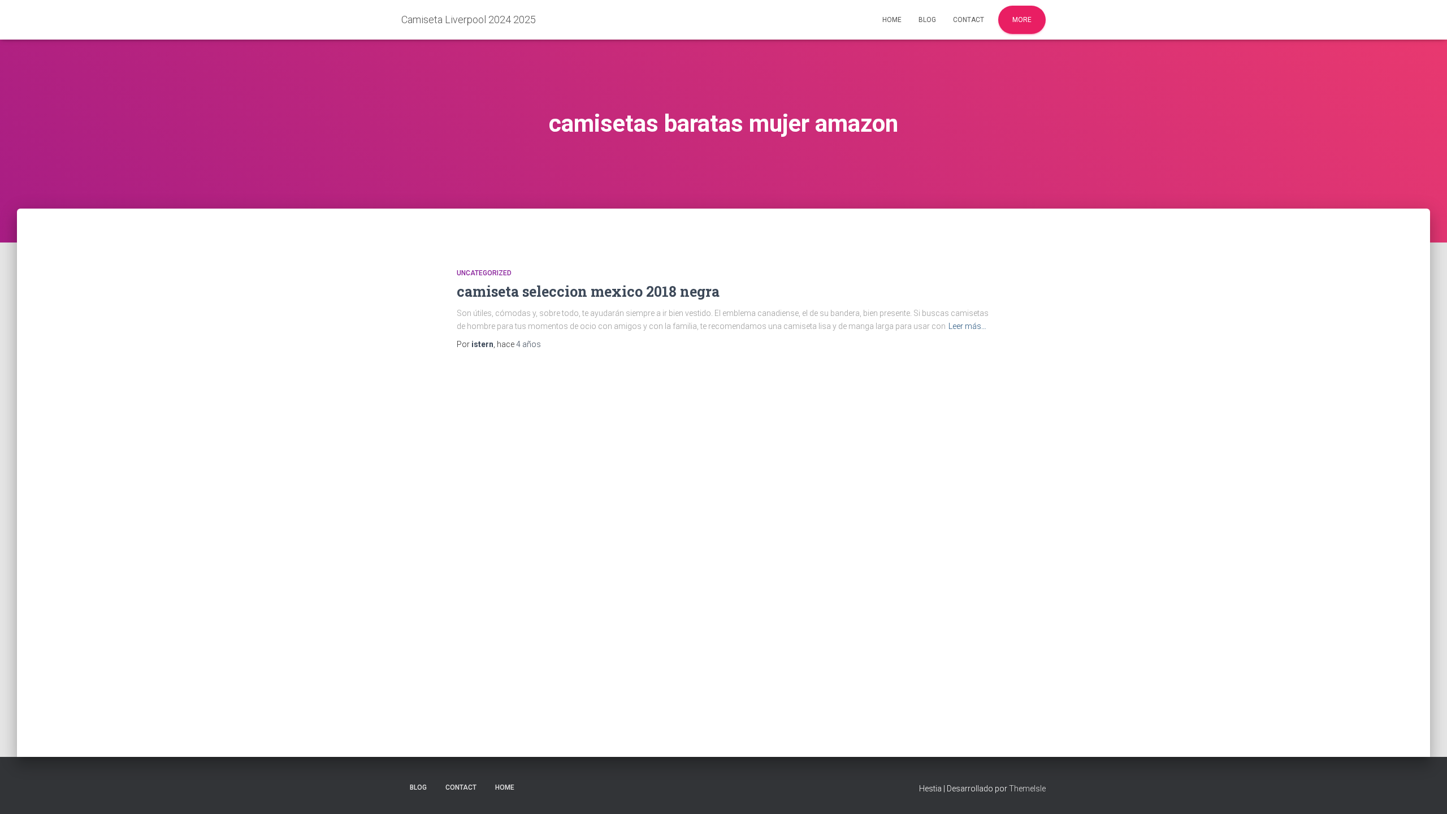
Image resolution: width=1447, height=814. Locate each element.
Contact (968, 20)
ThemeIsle (1027, 788)
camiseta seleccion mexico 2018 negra (588, 291)
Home (892, 20)
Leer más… (967, 326)
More (1022, 20)
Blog (927, 20)
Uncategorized (484, 273)
